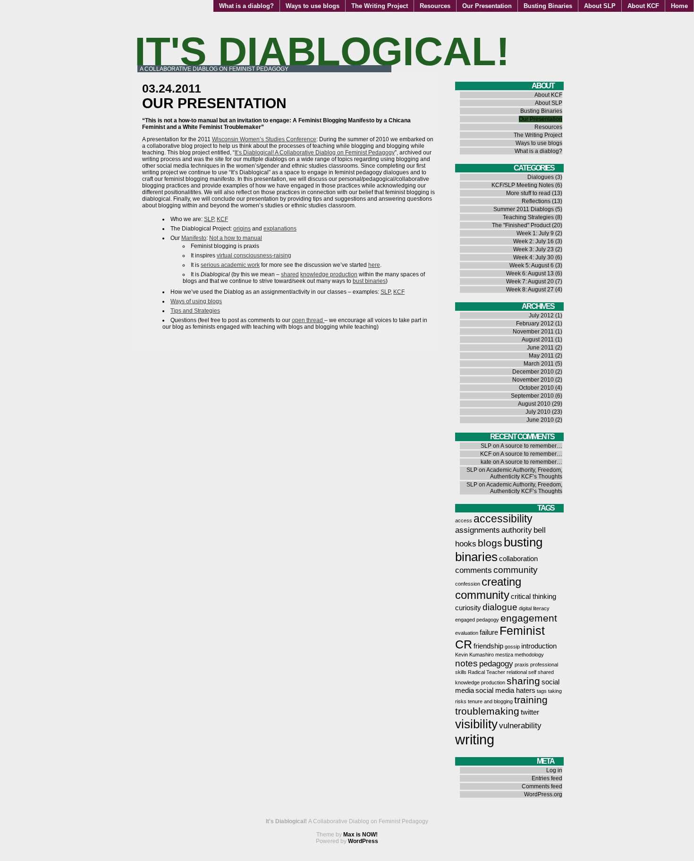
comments (473, 570)
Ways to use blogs (312, 5)
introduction (539, 646)
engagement (528, 618)
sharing (523, 680)
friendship (488, 646)
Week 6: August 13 (530, 273)
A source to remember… (531, 446)
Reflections (536, 201)
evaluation (466, 633)
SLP (209, 219)
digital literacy (534, 608)
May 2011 (541, 355)
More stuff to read (528, 193)
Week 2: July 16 (533, 241)
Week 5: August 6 (531, 265)
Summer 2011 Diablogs (523, 209)
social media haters (505, 690)
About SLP (600, 5)
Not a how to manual (235, 238)
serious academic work (230, 265)
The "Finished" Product (521, 225)
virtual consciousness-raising (254, 255)
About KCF (643, 5)
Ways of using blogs (196, 301)
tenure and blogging (490, 701)
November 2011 (533, 331)
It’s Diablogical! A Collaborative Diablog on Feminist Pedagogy (315, 152)
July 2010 (537, 412)
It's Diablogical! (322, 51)
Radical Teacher (486, 672)
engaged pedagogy (477, 619)
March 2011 (539, 363)
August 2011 (538, 339)
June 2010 (540, 420)
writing (474, 739)
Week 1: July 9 (535, 233)
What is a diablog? (246, 5)
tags (542, 691)
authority (516, 530)
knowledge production (328, 274)
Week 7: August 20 (530, 281)
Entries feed (547, 778)
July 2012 (541, 315)
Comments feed (542, 786)
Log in (554, 770)
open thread (308, 320)
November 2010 (533, 379)
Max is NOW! (360, 834)
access (463, 520)
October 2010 (536, 387)
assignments (477, 530)
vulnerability (520, 725)
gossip (512, 646)
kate (486, 462)
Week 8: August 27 (530, 289)
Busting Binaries (548, 5)
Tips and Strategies (195, 310)
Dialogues (540, 177)
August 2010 (534, 404)
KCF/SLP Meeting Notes (522, 185)
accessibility (503, 518)
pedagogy (496, 663)
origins (242, 228)
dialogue (499, 607)
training (531, 699)
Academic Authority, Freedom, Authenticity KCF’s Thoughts (524, 473)
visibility (476, 724)
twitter (530, 712)
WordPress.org (543, 794)
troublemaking (487, 711)
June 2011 (540, 347)
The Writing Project (379, 5)
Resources (435, 5)
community (515, 569)
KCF (222, 219)
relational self (521, 672)
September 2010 (532, 395)
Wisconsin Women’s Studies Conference (264, 139)
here (374, 265)
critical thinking (533, 596)
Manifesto (193, 238)
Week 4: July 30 (533, 257)
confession (467, 584)
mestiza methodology (519, 654)
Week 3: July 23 (533, 249)
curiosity (468, 608)
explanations (279, 228)
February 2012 (535, 323)
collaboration (518, 559)
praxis (522, 664)
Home (679, 5)
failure (489, 632)
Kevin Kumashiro (474, 654)
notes (466, 663)
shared (290, 274)
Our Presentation (487, 5)
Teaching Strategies (528, 217)
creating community (488, 588)
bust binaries (369, 281)
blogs (490, 542)
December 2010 (533, 371)
